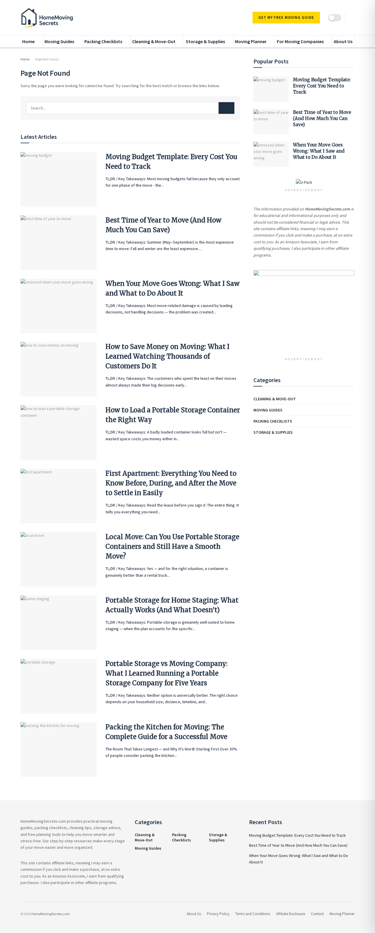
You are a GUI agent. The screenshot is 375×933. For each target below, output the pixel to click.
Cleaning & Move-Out (153, 41)
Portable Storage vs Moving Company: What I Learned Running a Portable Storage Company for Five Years (166, 673)
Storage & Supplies (205, 41)
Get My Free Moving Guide (286, 17)
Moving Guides (59, 41)
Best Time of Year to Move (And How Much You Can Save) (322, 118)
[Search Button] (226, 108)
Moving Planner (251, 41)
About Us (343, 41)
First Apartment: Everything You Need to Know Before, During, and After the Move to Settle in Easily (170, 483)
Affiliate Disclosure (290, 913)
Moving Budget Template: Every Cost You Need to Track (322, 86)
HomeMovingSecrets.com (50, 914)
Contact (317, 913)
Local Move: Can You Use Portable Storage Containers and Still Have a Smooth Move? (172, 546)
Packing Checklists (103, 41)
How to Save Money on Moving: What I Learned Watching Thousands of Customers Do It (167, 356)
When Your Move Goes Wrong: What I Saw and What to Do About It (319, 151)
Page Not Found (46, 59)
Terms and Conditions (252, 913)
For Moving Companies (300, 41)
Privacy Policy (218, 913)
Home (28, 41)
